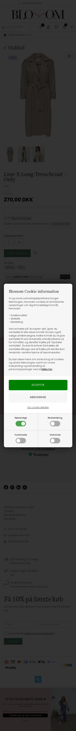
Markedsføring (55, 417)
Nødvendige (21, 417)
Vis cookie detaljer (38, 407)
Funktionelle (21, 434)
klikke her (47, 369)
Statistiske (55, 434)
